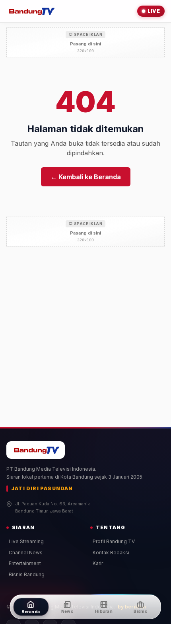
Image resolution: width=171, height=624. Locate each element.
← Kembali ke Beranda (86, 177)
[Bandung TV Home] (30, 11)
